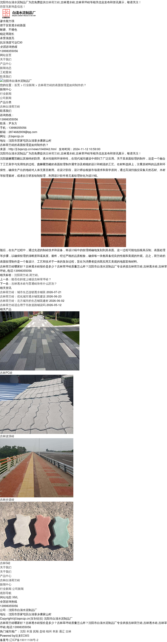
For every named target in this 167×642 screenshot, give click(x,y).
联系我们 (5, 76)
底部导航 (5, 593)
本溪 (29, 631)
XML (15, 597)
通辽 (62, 631)
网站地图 (5, 597)
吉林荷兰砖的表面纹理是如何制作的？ (62, 85)
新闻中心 (5, 584)
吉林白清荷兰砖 (10, 106)
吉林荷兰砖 (53, 2)
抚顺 (36, 631)
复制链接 (36, 618)
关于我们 (5, 59)
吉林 (68, 631)
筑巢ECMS (22, 635)
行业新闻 (29, 85)
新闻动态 (5, 68)
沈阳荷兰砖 (21, 275)
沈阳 (23, 631)
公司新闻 (5, 98)
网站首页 (5, 55)
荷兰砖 (33, 275)
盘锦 (42, 631)
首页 (17, 85)
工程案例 (5, 72)
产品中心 (5, 63)
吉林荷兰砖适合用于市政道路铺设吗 (23, 305)
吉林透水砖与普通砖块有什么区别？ (34, 283)
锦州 (49, 631)
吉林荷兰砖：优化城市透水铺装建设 (23, 296)
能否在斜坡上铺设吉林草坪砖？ (31, 279)
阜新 (55, 631)
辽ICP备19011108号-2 (23, 640)
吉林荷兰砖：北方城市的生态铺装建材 (24, 300)
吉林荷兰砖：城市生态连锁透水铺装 (23, 292)
